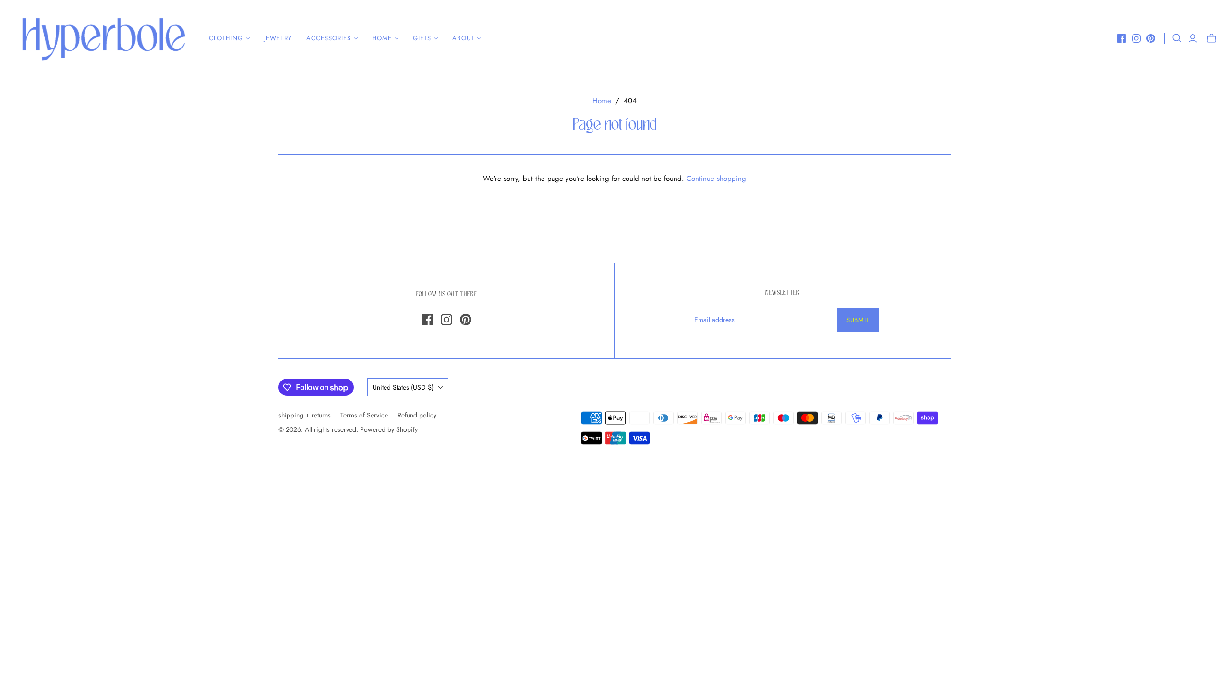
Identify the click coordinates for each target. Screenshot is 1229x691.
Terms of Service (364, 415)
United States (403, 387)
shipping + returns (304, 415)
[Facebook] (1121, 38)
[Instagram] (1136, 38)
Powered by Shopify (389, 429)
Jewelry (277, 38)
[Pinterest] (1150, 38)
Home (601, 100)
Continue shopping (716, 178)
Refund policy (417, 415)
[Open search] (1177, 38)
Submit (857, 319)
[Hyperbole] (103, 38)
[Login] (1193, 38)
